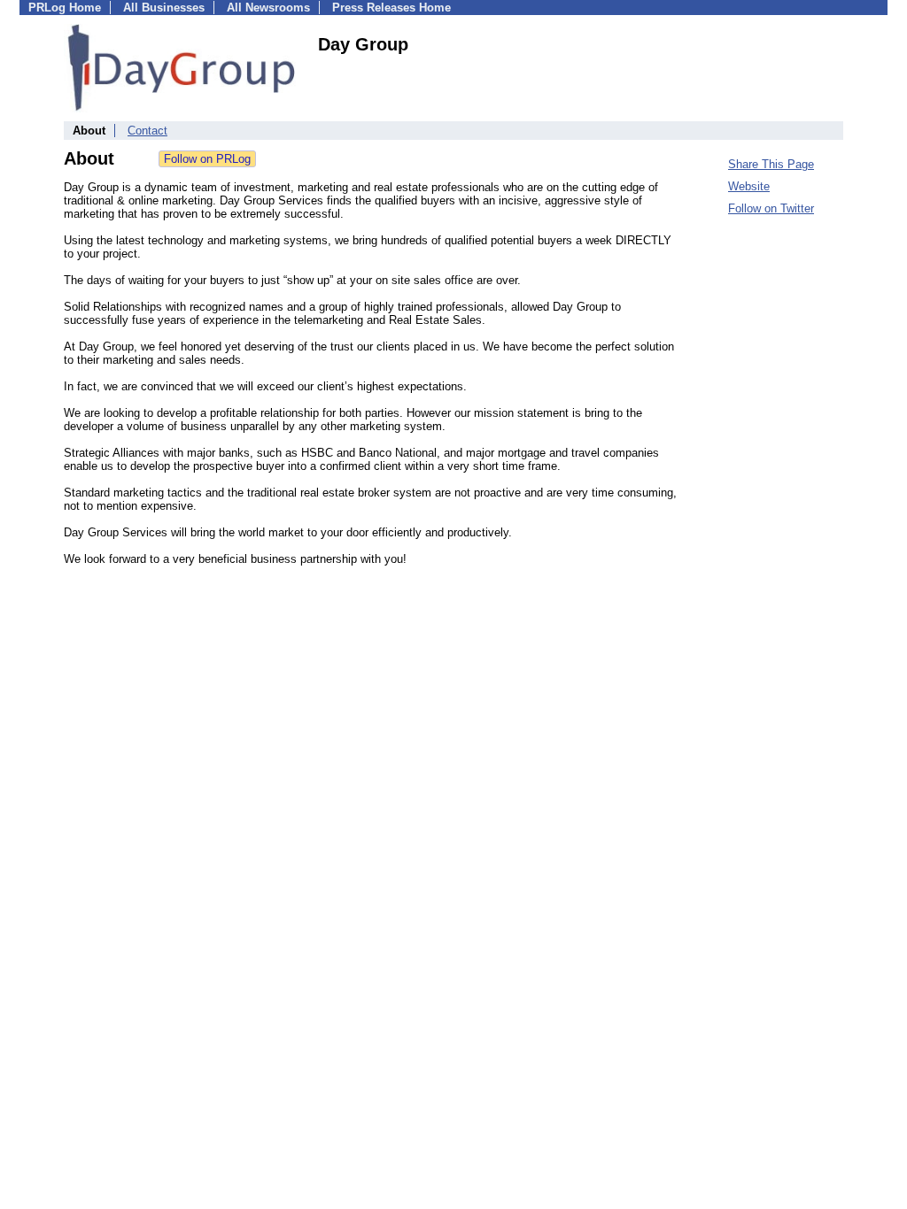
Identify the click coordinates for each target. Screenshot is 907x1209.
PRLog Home (64, 7)
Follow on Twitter (771, 208)
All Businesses (164, 7)
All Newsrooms (268, 7)
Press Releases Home (391, 7)
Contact (147, 130)
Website (749, 186)
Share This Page (771, 164)
